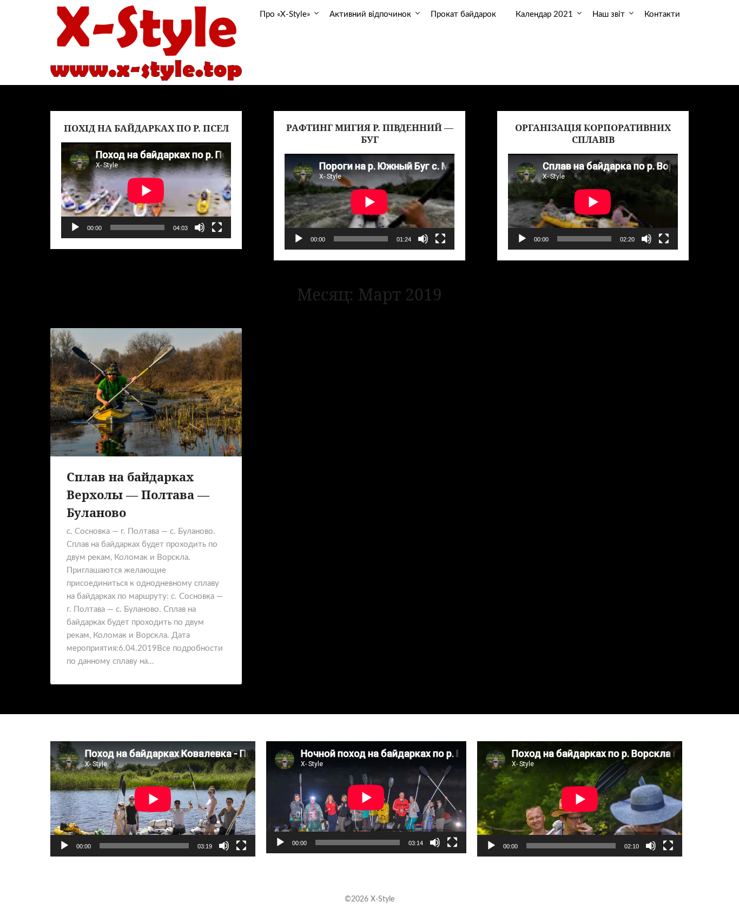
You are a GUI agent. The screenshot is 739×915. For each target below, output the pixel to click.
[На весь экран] (217, 227)
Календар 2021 (544, 14)
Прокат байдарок (463, 14)
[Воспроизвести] (75, 227)
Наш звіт (608, 14)
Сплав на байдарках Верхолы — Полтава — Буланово (138, 494)
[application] (146, 190)
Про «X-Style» (285, 14)
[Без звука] (199, 227)
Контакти (662, 14)
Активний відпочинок (370, 14)
